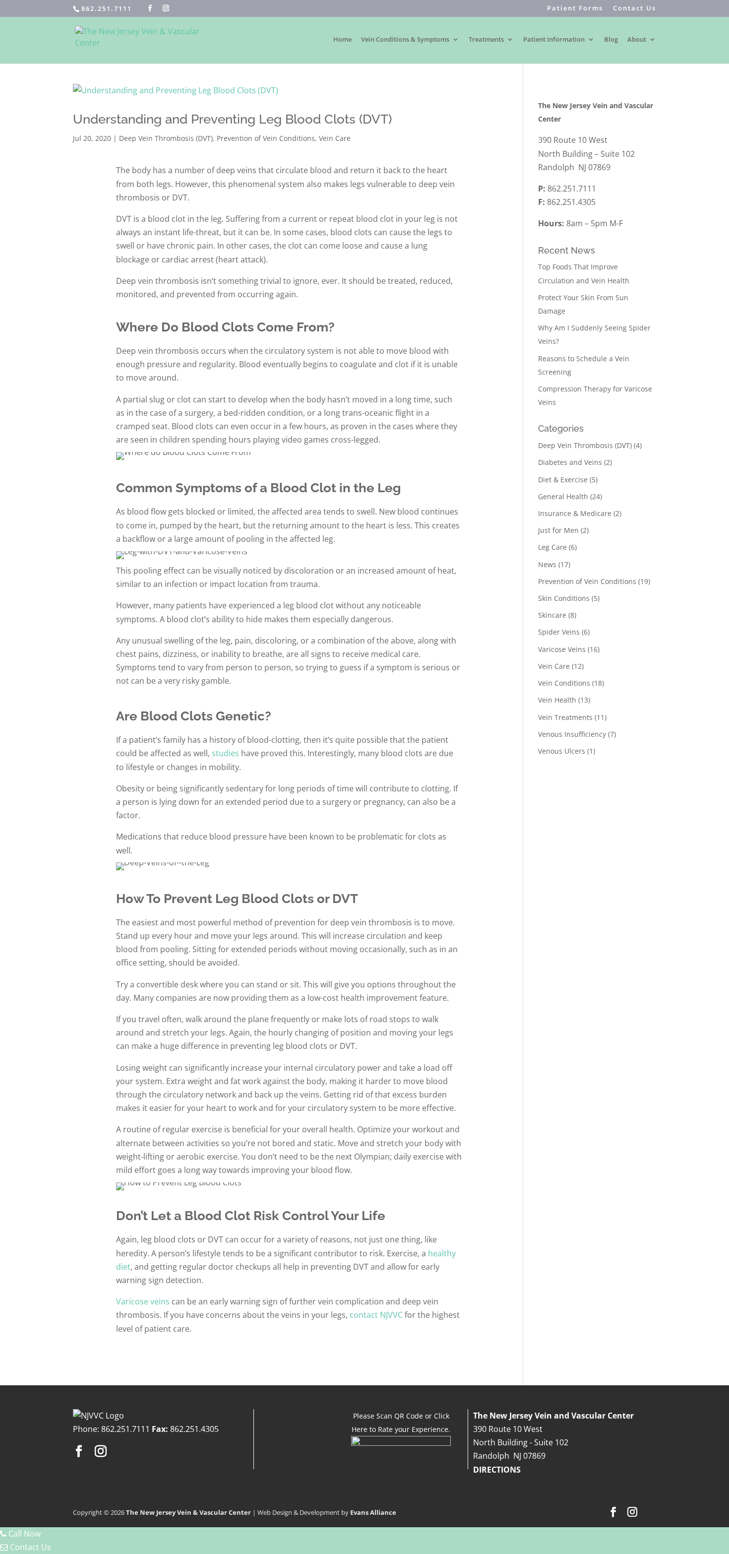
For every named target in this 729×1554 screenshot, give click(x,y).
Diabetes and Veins (570, 462)
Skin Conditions (564, 598)
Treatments (486, 40)
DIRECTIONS (497, 1469)
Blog (611, 40)
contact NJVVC (376, 1314)
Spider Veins (559, 632)
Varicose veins (143, 1301)
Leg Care (552, 547)
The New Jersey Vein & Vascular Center (188, 1512)
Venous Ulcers (561, 751)
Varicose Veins (562, 649)
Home (342, 40)
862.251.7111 (106, 8)
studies (225, 753)
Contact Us (634, 8)
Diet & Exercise (563, 479)
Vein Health (557, 700)
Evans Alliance (373, 1512)
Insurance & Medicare (574, 513)
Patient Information (554, 40)
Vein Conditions (564, 683)
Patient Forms (575, 8)
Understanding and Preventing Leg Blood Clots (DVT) (232, 119)
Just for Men (558, 530)
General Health (563, 496)
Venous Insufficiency (572, 734)
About (636, 40)
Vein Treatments (565, 717)
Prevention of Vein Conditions (266, 138)
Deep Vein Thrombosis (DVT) (166, 138)
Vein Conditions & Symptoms (405, 40)
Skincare (552, 615)
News (547, 564)
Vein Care (335, 138)
